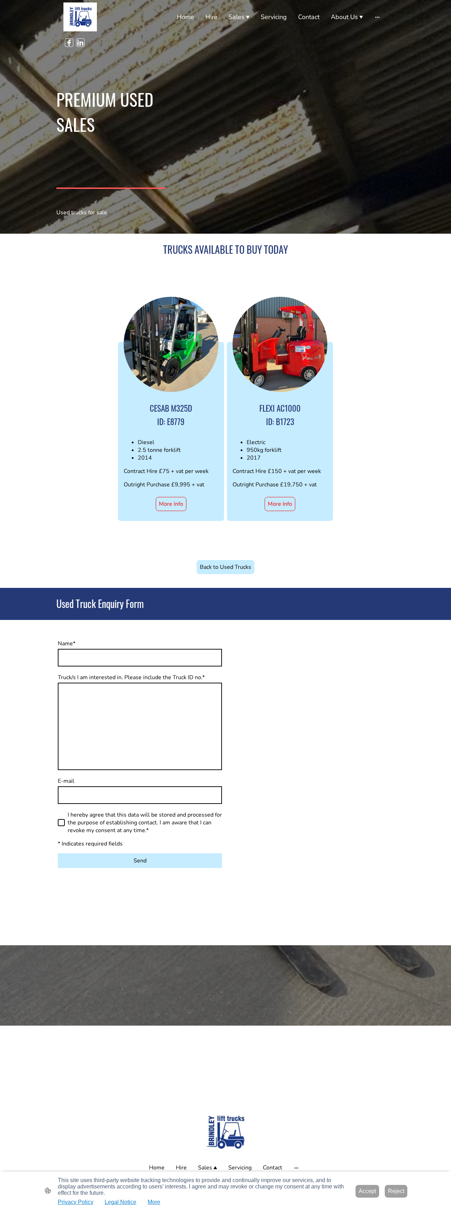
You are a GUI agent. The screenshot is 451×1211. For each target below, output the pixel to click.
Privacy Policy (75, 1202)
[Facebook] (69, 42)
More (154, 1202)
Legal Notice (120, 1202)
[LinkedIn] (80, 42)
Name (66, 643)
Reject (396, 1191)
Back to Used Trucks (225, 567)
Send (140, 861)
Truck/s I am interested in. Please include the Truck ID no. (131, 677)
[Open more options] (377, 17)
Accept (367, 1191)
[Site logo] (80, 16)
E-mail (66, 781)
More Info (171, 504)
